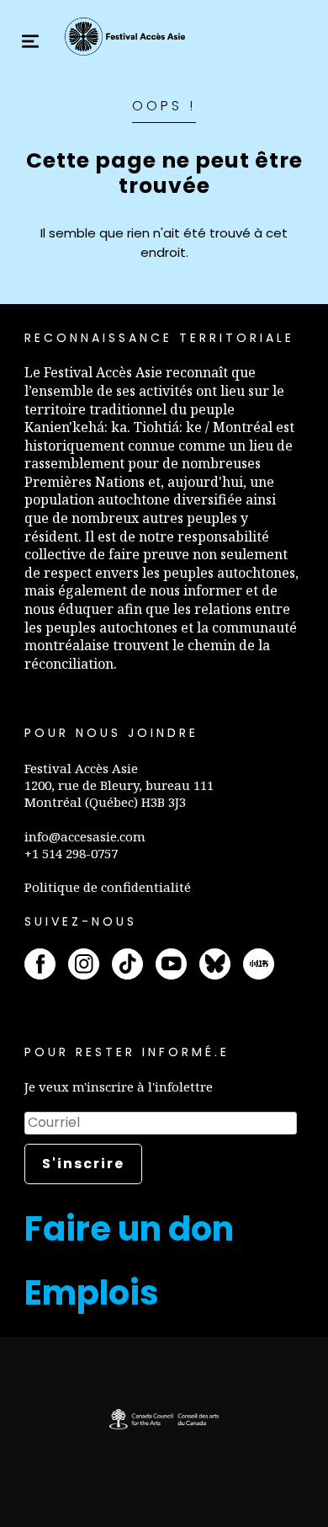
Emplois (91, 1292)
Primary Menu (30, 41)
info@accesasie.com (84, 836)
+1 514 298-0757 (71, 853)
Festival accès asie (127, 36)
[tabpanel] (164, 1419)
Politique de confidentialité (107, 886)
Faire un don (129, 1228)
